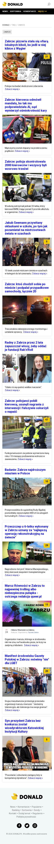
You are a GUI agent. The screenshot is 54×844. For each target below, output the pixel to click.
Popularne (37, 807)
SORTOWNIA (15, 11)
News (12, 807)
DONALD (5, 25)
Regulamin (38, 813)
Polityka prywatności (26, 817)
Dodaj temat (24, 813)
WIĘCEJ (41, 11)
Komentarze (24, 807)
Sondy (37, 810)
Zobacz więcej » (12, 89)
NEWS (5, 11)
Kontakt (12, 813)
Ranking (16, 810)
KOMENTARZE (29, 11)
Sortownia (27, 810)
